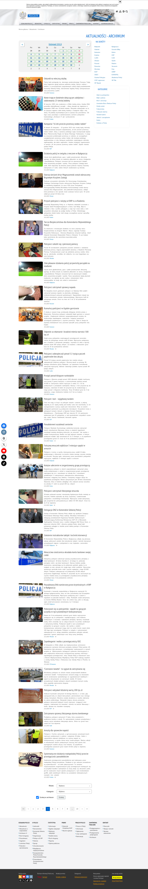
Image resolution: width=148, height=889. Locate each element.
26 (39, 65)
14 (55, 58)
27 (47, 65)
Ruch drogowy (24, 836)
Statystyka (51, 823)
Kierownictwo (37, 829)
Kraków (96, 55)
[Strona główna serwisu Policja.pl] (117, 11)
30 (71, 65)
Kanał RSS (20, 876)
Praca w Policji (80, 823)
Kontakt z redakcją (61, 877)
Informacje (52, 826)
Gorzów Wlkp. (116, 49)
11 (31, 58)
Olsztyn (96, 60)
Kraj (113, 69)
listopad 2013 (55, 44)
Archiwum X (23, 833)
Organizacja (37, 836)
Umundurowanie (38, 846)
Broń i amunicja (101, 100)
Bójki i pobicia (101, 98)
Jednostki (36, 826)
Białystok (97, 46)
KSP (113, 55)
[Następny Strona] (88, 45)
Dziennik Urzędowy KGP (67, 827)
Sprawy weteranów (107, 832)
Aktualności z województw (23, 829)
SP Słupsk (97, 83)
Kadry (98, 120)
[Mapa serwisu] (120, 11)
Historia (35, 841)
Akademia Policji (117, 77)
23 (71, 61)
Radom (114, 63)
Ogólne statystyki (54, 829)
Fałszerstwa (100, 109)
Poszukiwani (23, 838)
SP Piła (114, 80)
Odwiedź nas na (23, 876)
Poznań (96, 63)
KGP (95, 72)
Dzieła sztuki (101, 106)
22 (63, 61)
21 (55, 61)
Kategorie (50, 791)
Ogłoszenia (79, 831)
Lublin (96, 58)
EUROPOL (115, 74)
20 (47, 61)
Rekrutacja (79, 836)
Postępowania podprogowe (94, 834)
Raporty (51, 841)
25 (31, 65)
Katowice (97, 52)
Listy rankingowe (81, 834)
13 (47, 58)
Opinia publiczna (54, 843)
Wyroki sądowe (67, 830)
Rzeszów (97, 66)
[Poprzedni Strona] (22, 45)
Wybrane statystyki (52, 832)
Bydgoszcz (115, 46)
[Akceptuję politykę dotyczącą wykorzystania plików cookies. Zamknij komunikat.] (120, 1)
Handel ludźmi (101, 114)
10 (79, 54)
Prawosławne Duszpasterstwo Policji (38, 861)
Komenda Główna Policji (39, 832)
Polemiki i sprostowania (23, 847)
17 (79, 58)
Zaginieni (22, 841)
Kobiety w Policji (102, 123)
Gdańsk (96, 49)
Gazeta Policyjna (99, 77)
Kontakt (105, 823)
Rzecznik (106, 826)
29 (63, 65)
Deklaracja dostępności (81, 877)
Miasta (51, 786)
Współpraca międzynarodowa (38, 849)
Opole (113, 60)
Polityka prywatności (98, 884)
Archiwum (41, 29)
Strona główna (23, 29)
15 (63, 58)
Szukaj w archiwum (47, 797)
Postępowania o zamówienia (95, 829)
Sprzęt (35, 843)
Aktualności (33, 29)
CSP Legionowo (99, 80)
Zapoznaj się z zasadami (99, 881)
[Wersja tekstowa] (123, 11)
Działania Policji (24, 823)
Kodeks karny (53, 836)
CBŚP (113, 72)
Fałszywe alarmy (102, 112)
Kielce (113, 52)
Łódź (113, 58)
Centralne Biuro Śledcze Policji (106, 103)
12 (39, 58)
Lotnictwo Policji (24, 843)
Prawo (64, 823)
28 (55, 65)
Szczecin (114, 66)
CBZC (96, 74)
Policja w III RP (38, 838)
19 (39, 61)
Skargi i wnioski (108, 829)
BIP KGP (45, 877)
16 (71, 58)
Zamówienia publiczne (93, 824)
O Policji (35, 823)
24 (79, 61)
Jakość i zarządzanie (103, 117)
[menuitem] (27, 23)
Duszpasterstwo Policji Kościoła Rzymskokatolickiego (39, 855)
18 (31, 61)
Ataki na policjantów (103, 95)
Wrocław (97, 69)
